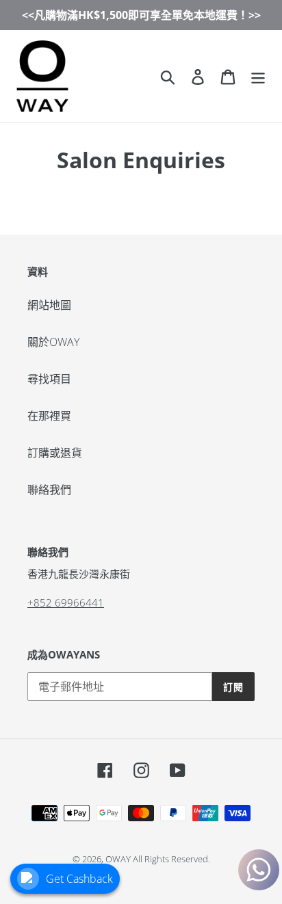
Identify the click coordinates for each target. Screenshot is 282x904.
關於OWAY (53, 341)
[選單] (258, 76)
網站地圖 (49, 305)
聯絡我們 (49, 489)
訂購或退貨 (54, 452)
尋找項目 (49, 378)
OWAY (118, 859)
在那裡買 (49, 415)
